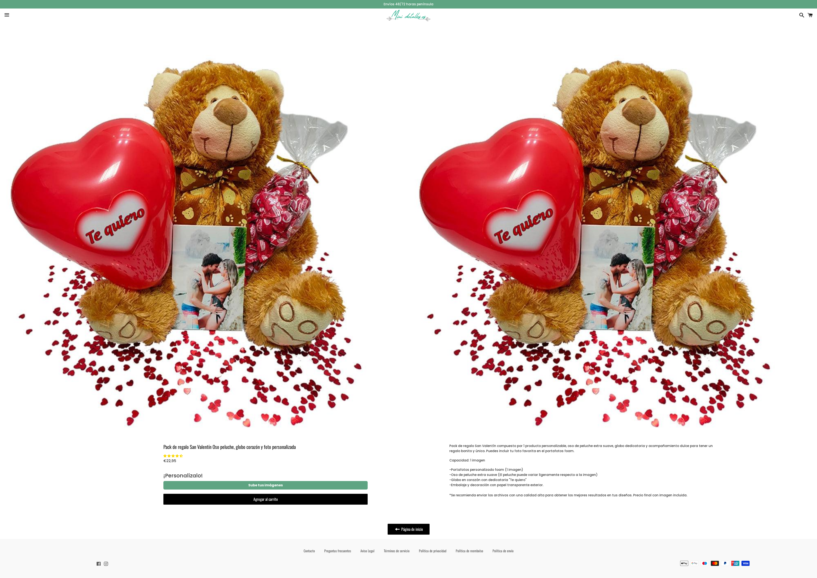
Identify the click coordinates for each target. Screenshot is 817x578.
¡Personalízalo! (183, 475)
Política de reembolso (469, 550)
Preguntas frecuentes (337, 550)
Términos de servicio (397, 550)
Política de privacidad (432, 550)
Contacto (309, 550)
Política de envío (503, 550)
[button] (173, 456)
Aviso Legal (367, 550)
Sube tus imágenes (265, 485)
